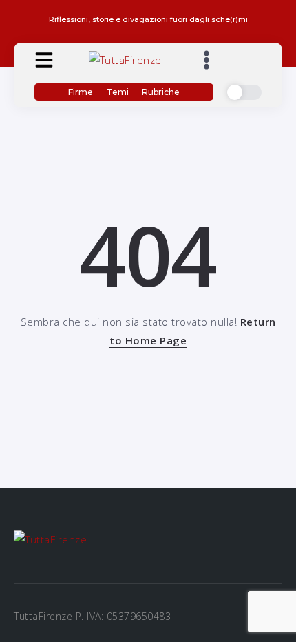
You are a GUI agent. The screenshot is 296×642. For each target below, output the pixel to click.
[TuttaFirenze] (125, 58)
